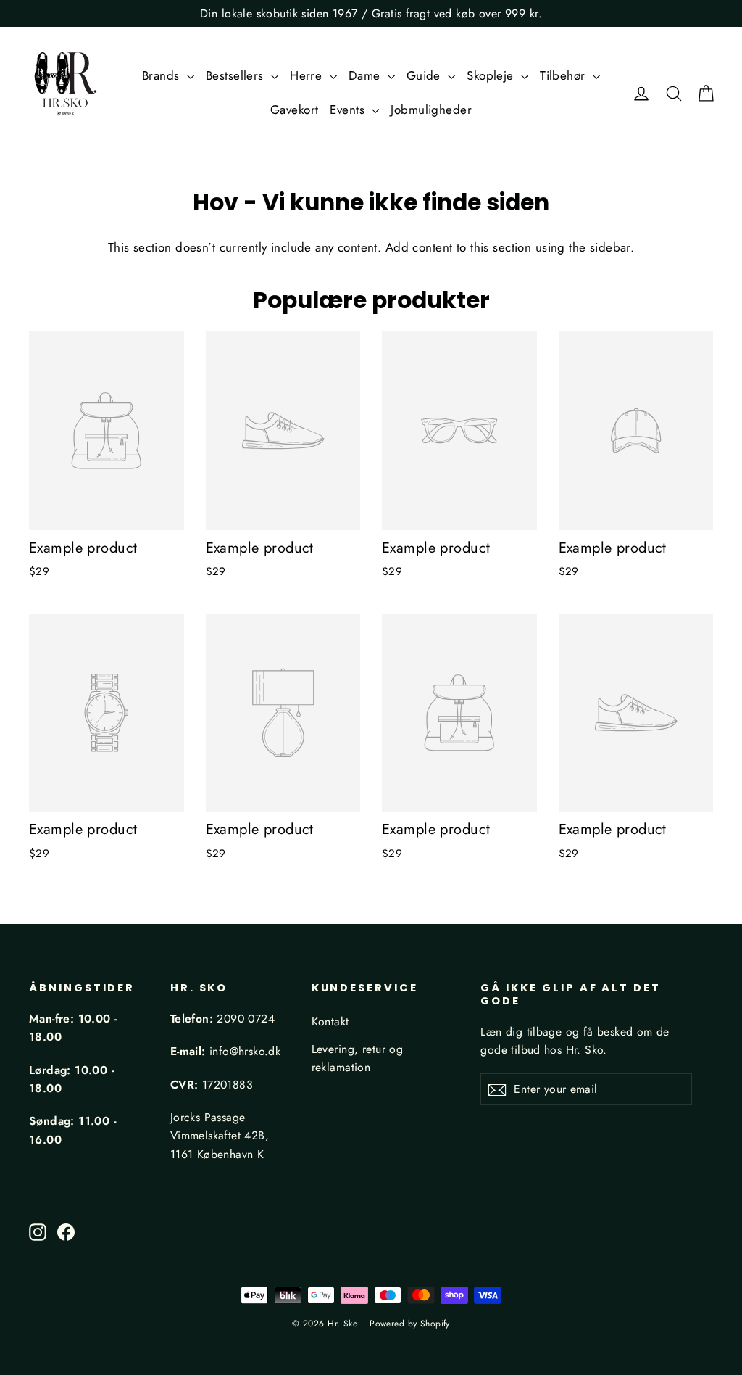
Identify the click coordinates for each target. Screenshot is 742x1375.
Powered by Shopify (410, 1323)
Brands (162, 75)
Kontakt (330, 1021)
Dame (366, 75)
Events (349, 109)
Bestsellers (236, 75)
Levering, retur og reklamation (358, 1058)
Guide (426, 75)
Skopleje (492, 75)
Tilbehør (564, 75)
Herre (308, 75)
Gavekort (294, 109)
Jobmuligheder (431, 109)
